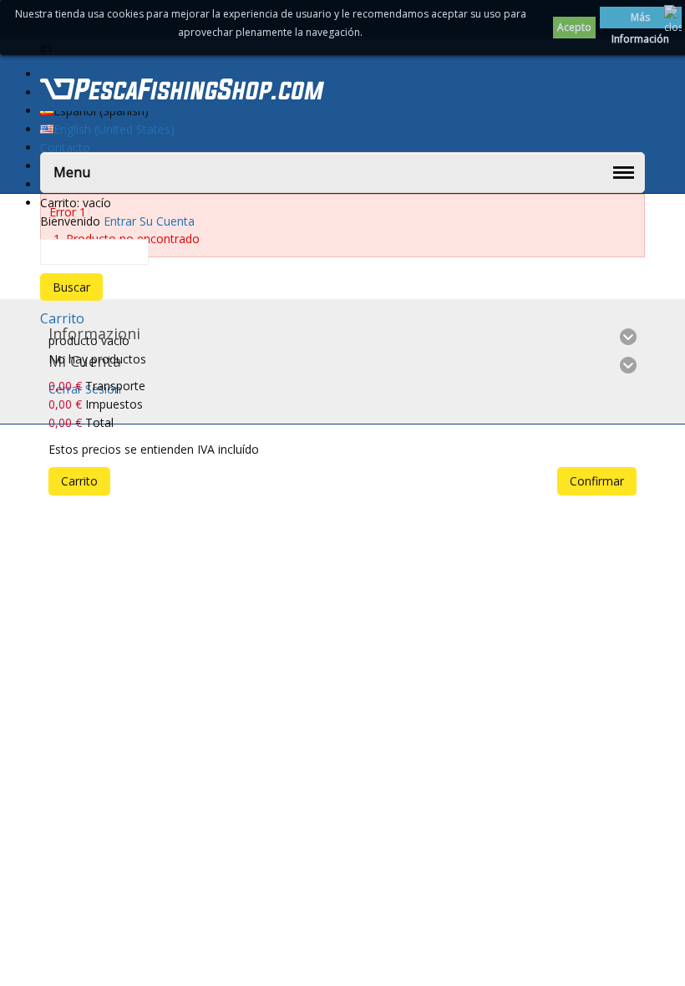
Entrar (120, 221)
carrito (62, 318)
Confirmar (597, 481)
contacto (65, 147)
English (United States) (114, 129)
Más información (640, 19)
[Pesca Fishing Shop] (182, 92)
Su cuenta (167, 221)
